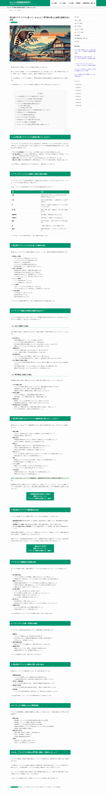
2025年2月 (78, 93)
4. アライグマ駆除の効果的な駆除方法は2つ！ (29, 103)
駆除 (21, 787)
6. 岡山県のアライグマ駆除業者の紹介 (27, 112)
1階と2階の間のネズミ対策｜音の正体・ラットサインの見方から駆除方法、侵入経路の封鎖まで (85, 58)
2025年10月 (78, 84)
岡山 (37, 787)
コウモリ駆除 (79, 23)
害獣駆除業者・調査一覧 (81, 38)
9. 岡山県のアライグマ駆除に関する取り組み (28, 119)
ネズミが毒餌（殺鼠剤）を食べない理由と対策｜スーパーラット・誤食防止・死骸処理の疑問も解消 (85, 51)
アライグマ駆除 (14, 22)
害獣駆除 (78, 35)
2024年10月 (78, 105)
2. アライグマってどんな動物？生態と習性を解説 (29, 98)
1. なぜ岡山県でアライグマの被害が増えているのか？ (31, 96)
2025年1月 (78, 96)
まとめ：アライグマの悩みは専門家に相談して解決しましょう (33, 124)
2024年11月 (78, 102)
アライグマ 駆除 (26, 787)
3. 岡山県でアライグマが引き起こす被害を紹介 (29, 101)
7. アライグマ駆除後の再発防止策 (25, 114)
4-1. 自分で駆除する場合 (24, 105)
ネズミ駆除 (78, 20)
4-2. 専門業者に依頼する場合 (25, 107)
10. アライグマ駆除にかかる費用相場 (26, 122)
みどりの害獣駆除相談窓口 (20, 2)
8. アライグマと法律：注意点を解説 (26, 117)
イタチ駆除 (78, 26)
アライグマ (33, 787)
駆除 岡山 (41, 787)
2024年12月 (78, 99)
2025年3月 (78, 90)
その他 (77, 41)
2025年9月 (78, 87)
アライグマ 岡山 (48, 787)
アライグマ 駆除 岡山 (56, 787)
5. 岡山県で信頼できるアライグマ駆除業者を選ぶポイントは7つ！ (34, 110)
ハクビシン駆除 (79, 32)
